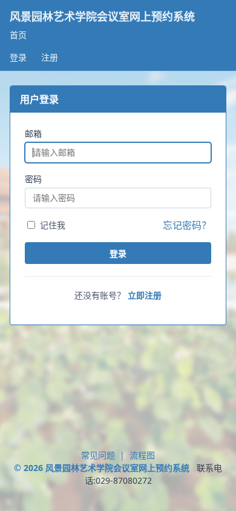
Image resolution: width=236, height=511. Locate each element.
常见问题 (98, 455)
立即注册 (145, 295)
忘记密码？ (187, 225)
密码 (33, 179)
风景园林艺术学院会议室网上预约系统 (102, 17)
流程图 (142, 455)
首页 (18, 35)
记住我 (52, 225)
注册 (49, 57)
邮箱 (33, 133)
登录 (18, 57)
